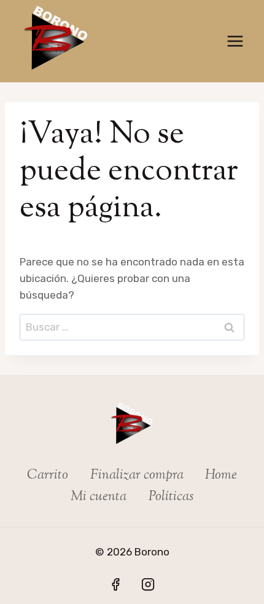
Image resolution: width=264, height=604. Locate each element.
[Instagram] (147, 584)
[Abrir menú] (234, 40)
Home (221, 475)
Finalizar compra (137, 475)
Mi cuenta (98, 497)
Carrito (47, 475)
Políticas (171, 497)
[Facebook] (115, 584)
